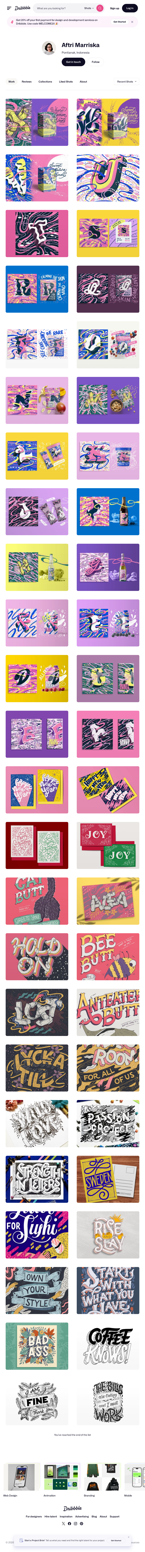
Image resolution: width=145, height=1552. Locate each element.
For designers (34, 1516)
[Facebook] (69, 1523)
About (103, 1516)
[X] (63, 1523)
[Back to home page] (22, 8)
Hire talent (51, 1516)
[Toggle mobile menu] (9, 8)
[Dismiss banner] (128, 1537)
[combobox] (57, 8)
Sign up (114, 8)
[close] (132, 22)
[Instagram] (75, 1523)
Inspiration (66, 1516)
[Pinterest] (81, 1523)
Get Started (120, 21)
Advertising (82, 1516)
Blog (94, 1516)
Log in (130, 8)
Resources (133, 1542)
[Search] (99, 8)
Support (114, 1516)
